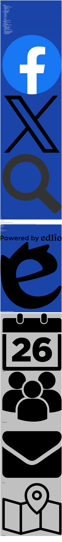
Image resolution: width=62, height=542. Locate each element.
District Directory (7, 8)
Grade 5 (5, 16)
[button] (4, 5)
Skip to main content (3, 0)
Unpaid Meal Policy (7, 32)
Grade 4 (5, 15)
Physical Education (7, 20)
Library (5, 18)
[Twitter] (32, 153)
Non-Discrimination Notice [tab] (7, 311)
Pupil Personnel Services (8, 24)
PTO (5, 30)
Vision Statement (6, 10)
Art (4, 17)
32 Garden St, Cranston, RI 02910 (5, 228)
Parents (3, 216)
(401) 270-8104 (5, 229)
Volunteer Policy (6, 33)
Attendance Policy (7, 27)
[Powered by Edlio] (31, 241)
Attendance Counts (7, 26)
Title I (5, 9)
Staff (3, 218)
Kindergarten (6, 12)
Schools (3, 217)
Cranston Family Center (8, 29)
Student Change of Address (8, 31)
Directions (5, 7)
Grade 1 (5, 13)
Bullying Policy (6, 28)
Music (5, 19)
